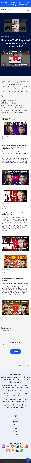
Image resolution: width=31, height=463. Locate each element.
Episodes (15, 422)
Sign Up (15, 352)
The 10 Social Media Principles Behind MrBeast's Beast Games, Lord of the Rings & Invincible (14, 147)
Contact (15, 435)
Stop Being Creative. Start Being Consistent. (12, 279)
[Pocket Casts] (26, 447)
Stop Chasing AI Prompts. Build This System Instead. (13, 213)
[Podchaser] (17, 452)
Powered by (24, 365)
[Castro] (17, 447)
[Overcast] (21, 447)
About (15, 425)
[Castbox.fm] (12, 447)
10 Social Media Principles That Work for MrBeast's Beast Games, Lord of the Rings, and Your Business (15, 387)
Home (15, 418)
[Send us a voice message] (28, 460)
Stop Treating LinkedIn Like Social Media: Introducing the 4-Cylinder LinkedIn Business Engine (15, 379)
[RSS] (12, 452)
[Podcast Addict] (8, 452)
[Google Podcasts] (8, 447)
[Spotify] (21, 452)
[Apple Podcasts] (3, 447)
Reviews (15, 431)
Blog (15, 428)
